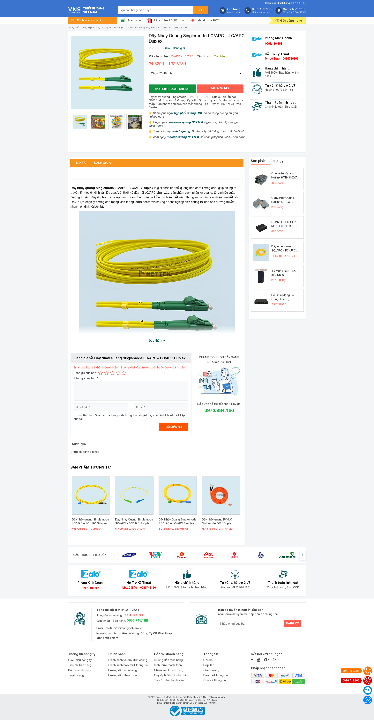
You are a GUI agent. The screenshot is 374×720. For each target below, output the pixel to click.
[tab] (81, 163)
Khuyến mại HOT (208, 20)
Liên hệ (208, 660)
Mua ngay (220, 88)
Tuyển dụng (76, 675)
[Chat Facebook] (367, 700)
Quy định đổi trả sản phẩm (171, 675)
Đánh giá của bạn (85, 373)
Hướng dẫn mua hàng (122, 670)
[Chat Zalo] (367, 690)
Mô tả (81, 162)
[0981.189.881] (367, 670)
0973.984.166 (219, 410)
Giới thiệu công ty (80, 660)
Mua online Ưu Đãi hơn (169, 20)
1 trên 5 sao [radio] (100, 373)
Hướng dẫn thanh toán (123, 675)
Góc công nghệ (291, 20)
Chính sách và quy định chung (127, 660)
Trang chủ (134, 20)
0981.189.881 (298, 3)
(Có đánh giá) (175, 48)
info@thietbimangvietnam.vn (124, 628)
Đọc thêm (155, 340)
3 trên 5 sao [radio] (112, 373)
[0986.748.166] (367, 680)
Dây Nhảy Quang (113, 27)
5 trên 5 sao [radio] (124, 373)
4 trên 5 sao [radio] (118, 373)
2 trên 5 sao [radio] (106, 373)
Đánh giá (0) (103, 162)
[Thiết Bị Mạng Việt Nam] (86, 9)
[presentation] (114, 555)
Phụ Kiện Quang (92, 27)
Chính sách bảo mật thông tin (128, 665)
